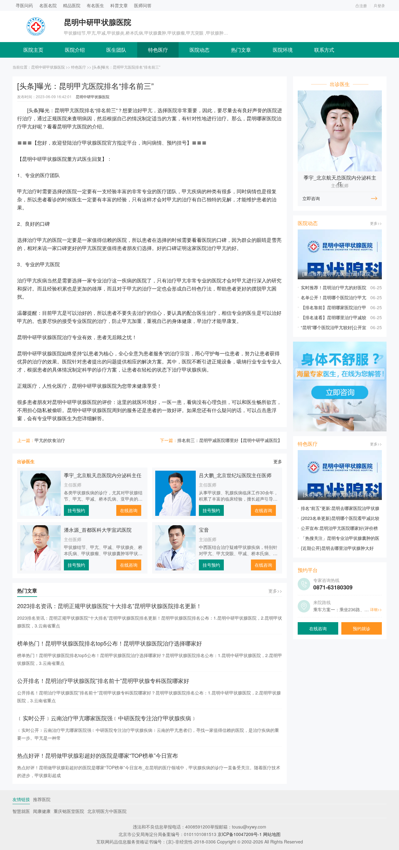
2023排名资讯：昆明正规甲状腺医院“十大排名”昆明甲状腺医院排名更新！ (109, 606)
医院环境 (283, 49)
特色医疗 (158, 49)
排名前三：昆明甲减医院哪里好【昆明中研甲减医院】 (229, 440)
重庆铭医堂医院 (69, 811)
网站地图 (272, 834)
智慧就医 (21, 811)
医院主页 (33, 49)
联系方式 (324, 49)
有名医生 (95, 5)
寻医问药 (24, 5)
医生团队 (116, 49)
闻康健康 (41, 811)
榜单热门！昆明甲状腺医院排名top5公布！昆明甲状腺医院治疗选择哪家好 (109, 643)
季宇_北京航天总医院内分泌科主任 (103, 475)
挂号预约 (76, 510)
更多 (277, 461)
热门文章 (241, 49)
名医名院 (48, 5)
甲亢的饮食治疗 (50, 440)
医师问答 (142, 5)
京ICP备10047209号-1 (240, 834)
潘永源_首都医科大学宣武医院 (98, 529)
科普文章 (119, 5)
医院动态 (199, 49)
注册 (363, 5)
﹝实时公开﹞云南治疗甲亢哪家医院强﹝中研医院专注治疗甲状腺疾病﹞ (107, 718)
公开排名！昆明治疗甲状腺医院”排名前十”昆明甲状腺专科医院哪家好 (103, 680)
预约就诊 (361, 628)
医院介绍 (75, 49)
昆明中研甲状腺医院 (48, 67)
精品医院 (71, 5)
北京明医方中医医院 (107, 811)
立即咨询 (311, 198)
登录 (381, 5)
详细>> (376, 609)
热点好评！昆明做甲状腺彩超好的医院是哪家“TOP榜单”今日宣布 (97, 755)
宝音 (204, 529)
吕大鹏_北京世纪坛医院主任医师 (235, 475)
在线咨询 (128, 510)
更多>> (275, 591)
